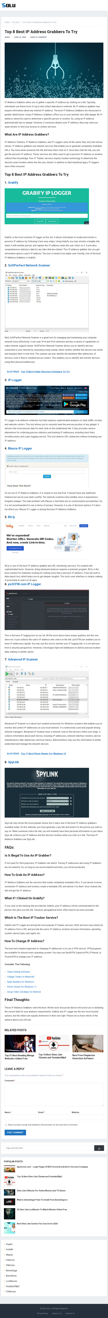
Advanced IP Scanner (23, 659)
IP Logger (15, 380)
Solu (48, 1308)
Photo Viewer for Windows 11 (22, 986)
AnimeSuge (11, 1270)
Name (8, 1112)
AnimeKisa (11, 1275)
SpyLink (13, 762)
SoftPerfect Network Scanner (29, 265)
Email (41, 1112)
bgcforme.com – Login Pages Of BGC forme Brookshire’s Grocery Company (52, 1167)
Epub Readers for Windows (20, 981)
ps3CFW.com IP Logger (24, 584)
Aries (7, 37)
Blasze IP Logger (20, 448)
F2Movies (11, 1291)
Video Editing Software (18, 971)
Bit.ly (11, 517)
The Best (16, 22)
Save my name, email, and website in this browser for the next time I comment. (43, 1125)
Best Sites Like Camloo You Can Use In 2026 (37, 1224)
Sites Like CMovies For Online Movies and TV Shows (41, 1191)
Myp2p (9, 1254)
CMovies (10, 1265)
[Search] (99, 1148)
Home (7, 22)
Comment (10, 1081)
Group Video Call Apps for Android (24, 992)
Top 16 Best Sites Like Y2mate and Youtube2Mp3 (39, 1176)
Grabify (13, 182)
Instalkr (9, 1249)
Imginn (9, 1244)
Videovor (10, 1260)
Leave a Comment (38, 37)
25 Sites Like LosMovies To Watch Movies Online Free (42, 1209)
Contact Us (70, 1313)
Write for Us (57, 1313)
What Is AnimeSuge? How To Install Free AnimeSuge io (42, 1200)
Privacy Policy (42, 1313)
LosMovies (11, 1281)
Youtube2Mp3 (13, 1286)
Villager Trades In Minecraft (20, 976)
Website (75, 1112)
